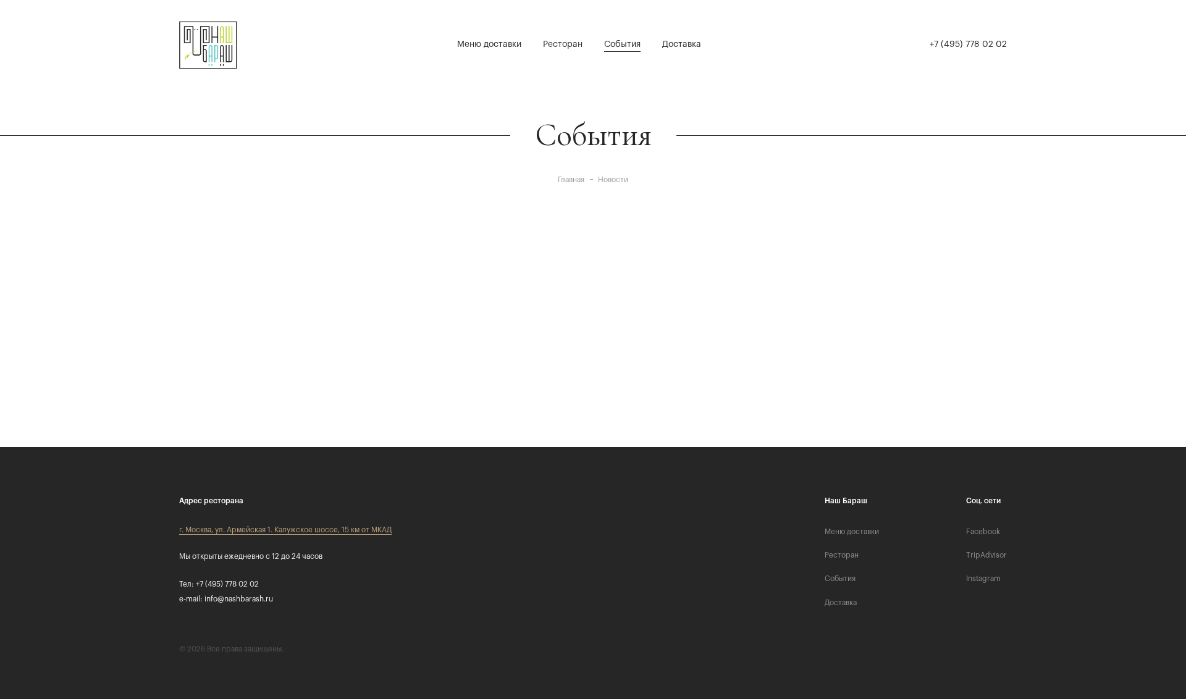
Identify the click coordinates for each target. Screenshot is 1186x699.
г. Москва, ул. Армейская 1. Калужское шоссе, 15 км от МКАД (285, 530)
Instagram (983, 578)
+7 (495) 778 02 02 (968, 44)
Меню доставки (489, 44)
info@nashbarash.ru (238, 599)
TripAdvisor (986, 555)
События (622, 44)
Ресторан (562, 44)
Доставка (681, 44)
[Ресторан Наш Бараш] (210, 44)
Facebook (983, 531)
